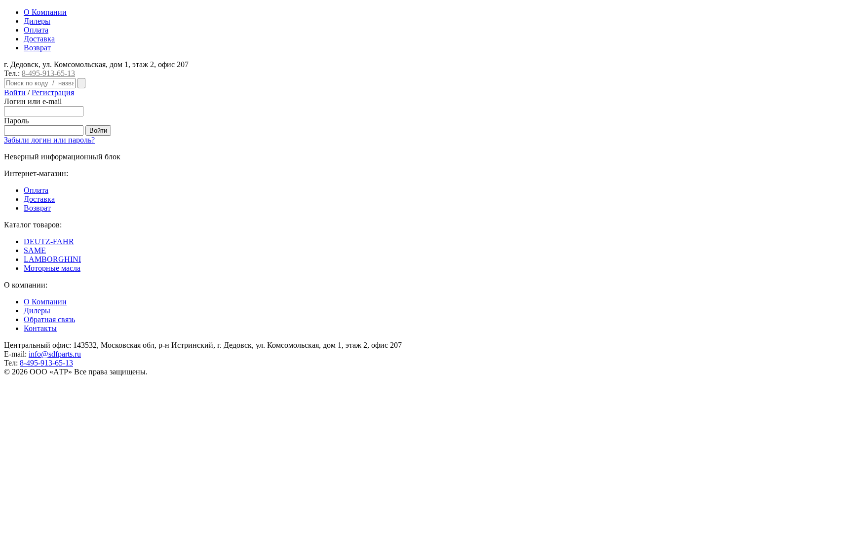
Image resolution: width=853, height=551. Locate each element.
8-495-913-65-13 (48, 73)
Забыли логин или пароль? (49, 140)
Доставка (39, 39)
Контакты (40, 328)
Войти (15, 92)
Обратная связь (49, 319)
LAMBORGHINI (52, 259)
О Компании (45, 12)
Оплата (36, 30)
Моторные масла (52, 268)
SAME (35, 250)
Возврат (37, 47)
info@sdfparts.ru (55, 354)
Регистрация (53, 92)
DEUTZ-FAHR (49, 241)
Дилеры (37, 21)
